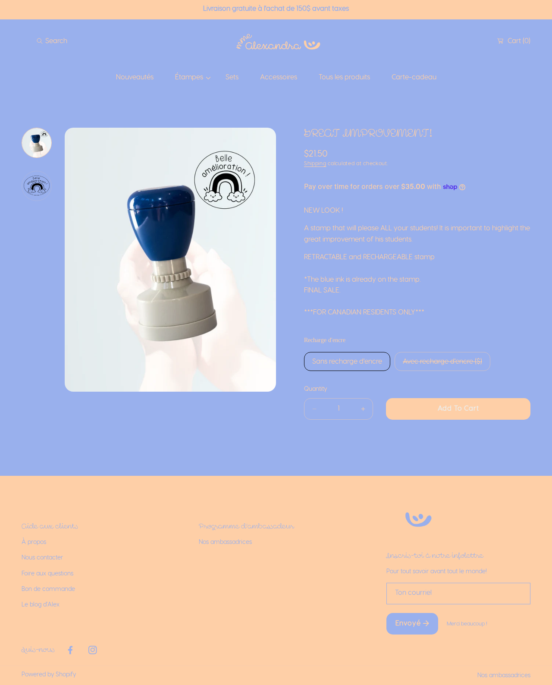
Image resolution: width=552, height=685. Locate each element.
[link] (189, 77)
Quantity (315, 389)
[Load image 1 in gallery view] (37, 143)
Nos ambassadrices (503, 675)
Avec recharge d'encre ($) (442, 361)
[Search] (42, 41)
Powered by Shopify (49, 675)
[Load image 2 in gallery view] (37, 186)
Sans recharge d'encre (347, 361)
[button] (52, 41)
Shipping (315, 163)
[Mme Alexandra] (276, 41)
